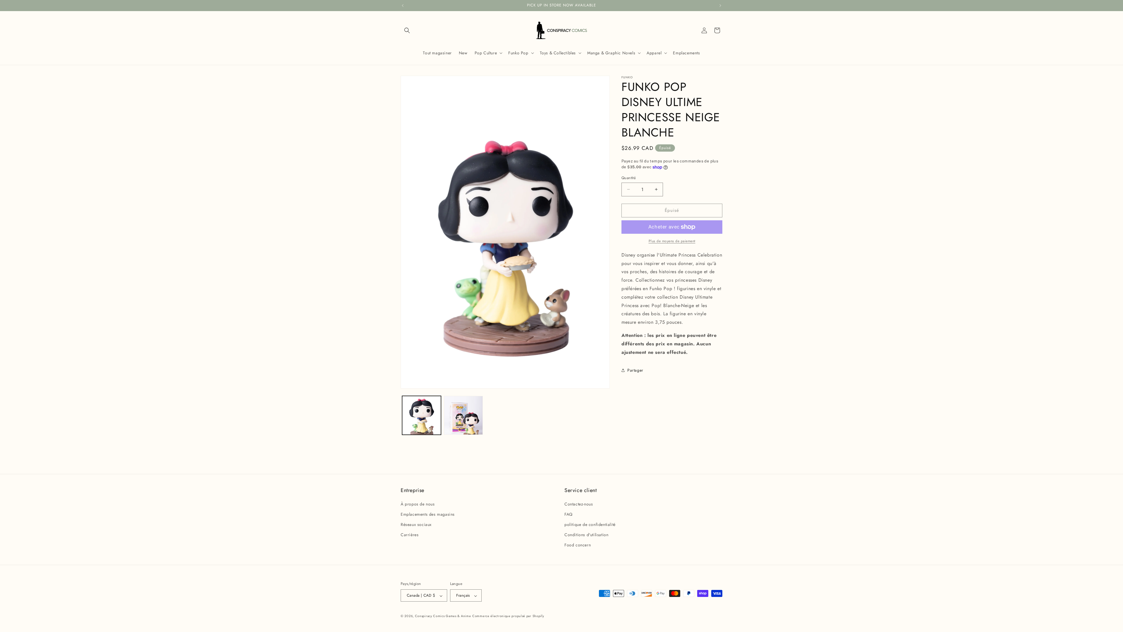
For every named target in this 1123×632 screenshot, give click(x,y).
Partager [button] (635, 370)
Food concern (577, 545)
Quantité (628, 178)
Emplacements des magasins (428, 514)
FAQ (568, 514)
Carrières (409, 535)
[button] (407, 30)
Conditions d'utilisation (586, 535)
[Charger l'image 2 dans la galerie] (463, 415)
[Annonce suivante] (720, 5)
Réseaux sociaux (416, 524)
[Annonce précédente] (402, 5)
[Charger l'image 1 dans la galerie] (421, 415)
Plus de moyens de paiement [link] (672, 241)
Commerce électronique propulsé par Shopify (508, 616)
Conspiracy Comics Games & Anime (443, 616)
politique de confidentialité (590, 524)
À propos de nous (418, 504)
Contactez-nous (578, 504)
